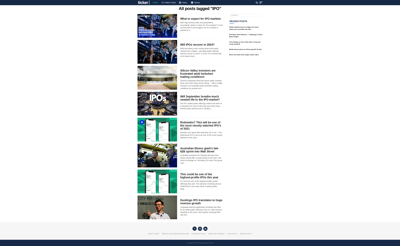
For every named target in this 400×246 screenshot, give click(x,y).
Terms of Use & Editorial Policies (175, 234)
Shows (197, 3)
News (184, 3)
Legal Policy (232, 234)
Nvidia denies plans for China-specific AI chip (245, 49)
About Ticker (153, 234)
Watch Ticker (170, 3)
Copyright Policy (198, 234)
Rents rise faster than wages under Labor (244, 54)
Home (155, 3)
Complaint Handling (216, 234)
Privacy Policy (246, 234)
